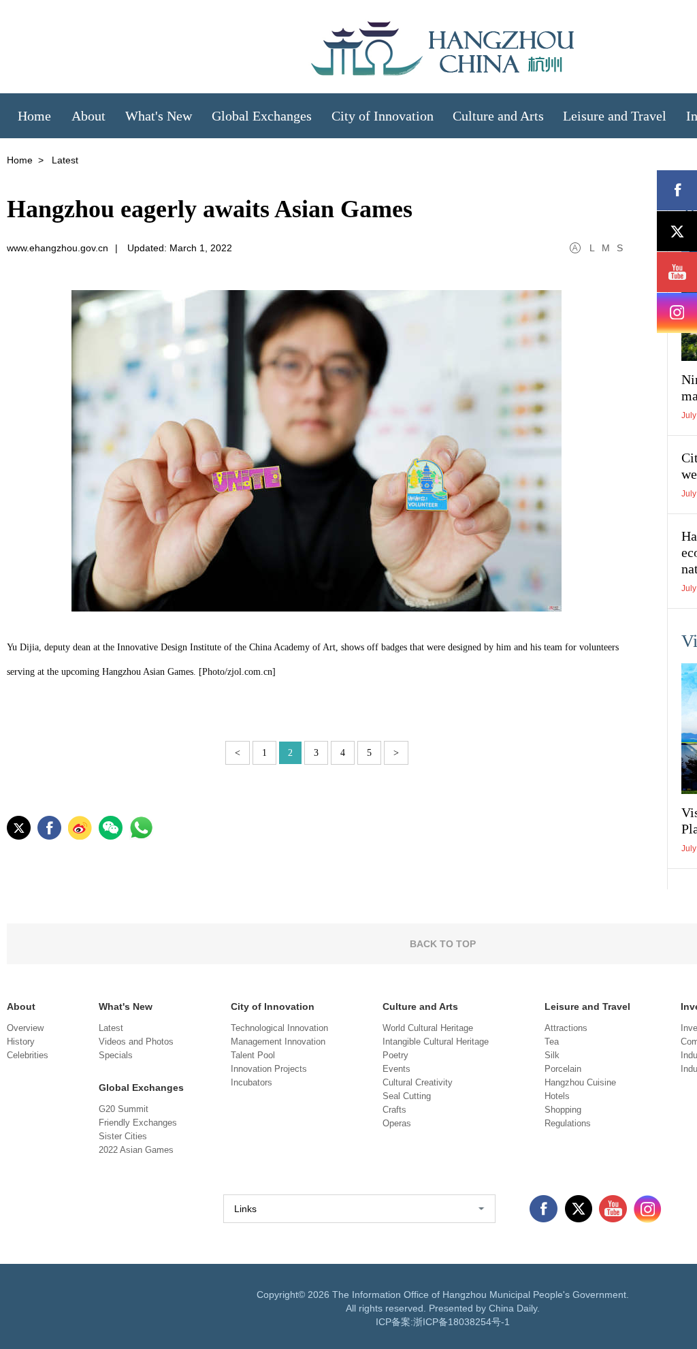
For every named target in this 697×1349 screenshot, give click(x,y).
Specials (116, 1055)
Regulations (568, 1123)
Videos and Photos (136, 1041)
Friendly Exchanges (138, 1122)
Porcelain (563, 1069)
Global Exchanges (141, 1087)
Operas (397, 1123)
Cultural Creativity (418, 1082)
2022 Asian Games (136, 1150)
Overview (25, 1028)
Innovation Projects (269, 1069)
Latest (111, 1028)
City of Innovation (272, 1006)
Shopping (563, 1110)
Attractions (566, 1028)
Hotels (557, 1096)
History (21, 1041)
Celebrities (27, 1055)
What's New (125, 1006)
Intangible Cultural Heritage (436, 1041)
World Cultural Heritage (428, 1028)
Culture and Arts (420, 1006)
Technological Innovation (279, 1028)
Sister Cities (123, 1136)
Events (396, 1069)
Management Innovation (278, 1041)
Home (20, 160)
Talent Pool (253, 1055)
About (21, 1006)
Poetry (395, 1055)
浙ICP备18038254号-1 (461, 1321)
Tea (552, 1041)
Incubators (251, 1082)
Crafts (394, 1110)
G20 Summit (123, 1109)
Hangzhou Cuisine (580, 1082)
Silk (552, 1055)
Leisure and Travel (587, 1006)
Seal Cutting (407, 1096)
